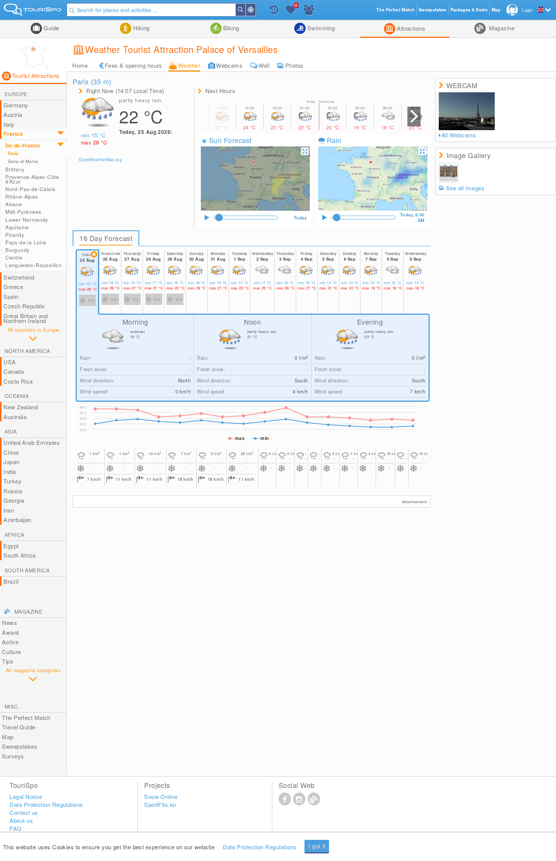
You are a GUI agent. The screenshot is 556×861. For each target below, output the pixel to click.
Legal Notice (25, 796)
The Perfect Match (26, 717)
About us (21, 820)
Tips (7, 661)
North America (27, 350)
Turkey (12, 481)
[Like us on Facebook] (285, 799)
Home (80, 65)
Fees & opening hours (133, 65)
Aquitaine (17, 227)
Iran (8, 510)
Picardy (14, 234)
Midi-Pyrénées (23, 211)
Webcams (229, 65)
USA (9, 362)
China (11, 452)
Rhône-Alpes (21, 196)
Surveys (13, 756)
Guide (50, 28)
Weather (189, 65)
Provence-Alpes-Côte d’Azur (32, 179)
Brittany (15, 169)
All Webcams (458, 135)
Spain (10, 296)
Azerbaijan (17, 520)
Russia (12, 491)
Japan (11, 462)
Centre (13, 257)
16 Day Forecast (105, 238)
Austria (12, 114)
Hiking (140, 28)
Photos (294, 65)
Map (7, 737)
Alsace (13, 204)
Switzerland (18, 277)
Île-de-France (22, 145)
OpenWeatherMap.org (100, 159)
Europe (16, 94)
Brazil (11, 581)
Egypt (11, 546)
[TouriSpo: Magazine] (314, 799)
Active (10, 642)
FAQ (15, 828)
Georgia (13, 500)
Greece (13, 287)
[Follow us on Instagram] (299, 799)
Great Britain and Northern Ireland (25, 318)
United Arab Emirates (31, 442)
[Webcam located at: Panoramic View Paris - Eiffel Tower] (467, 111)
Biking (230, 28)
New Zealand (20, 407)
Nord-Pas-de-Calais (30, 189)
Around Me (255, 10)
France (13, 133)
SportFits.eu (160, 804)
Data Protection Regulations (259, 847)
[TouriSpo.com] (33, 11)
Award (10, 632)
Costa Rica (18, 381)
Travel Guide (18, 727)
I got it (316, 846)
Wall (263, 65)
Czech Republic (24, 306)
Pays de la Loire (25, 242)
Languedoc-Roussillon (33, 265)
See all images (465, 188)
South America (27, 570)
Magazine (500, 28)
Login (527, 10)
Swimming (320, 28)
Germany (15, 105)
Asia (11, 431)
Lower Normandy (26, 219)
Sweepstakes (19, 746)
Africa (14, 534)
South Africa (19, 555)
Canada (13, 371)
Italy (8, 124)
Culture (11, 652)
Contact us (23, 812)
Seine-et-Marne (23, 161)
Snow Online (160, 796)
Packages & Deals (469, 9)
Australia (14, 417)
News (9, 622)
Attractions (410, 28)
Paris (13, 153)
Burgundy (17, 249)
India (9, 472)
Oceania (17, 395)
